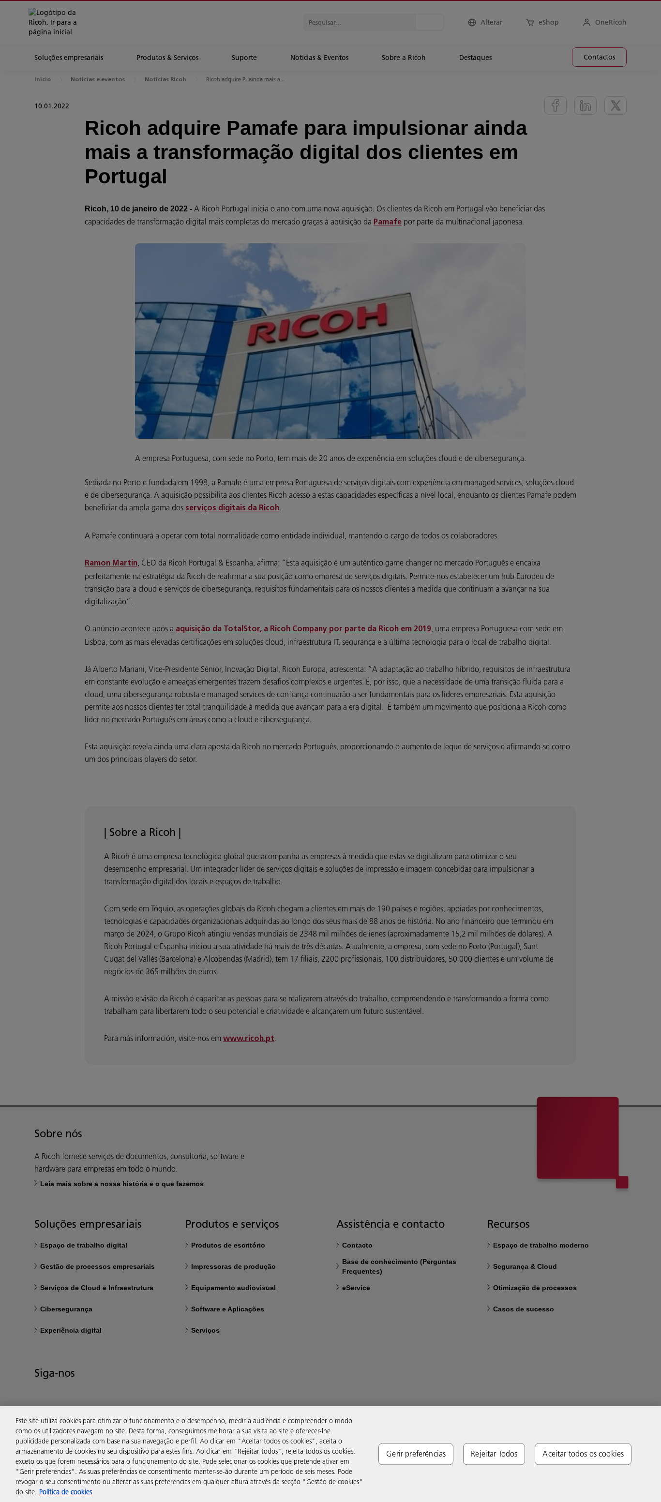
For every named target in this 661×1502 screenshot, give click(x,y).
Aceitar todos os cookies (583, 1453)
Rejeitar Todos (494, 1453)
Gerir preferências (416, 1453)
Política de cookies (65, 1491)
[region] (330, 1454)
